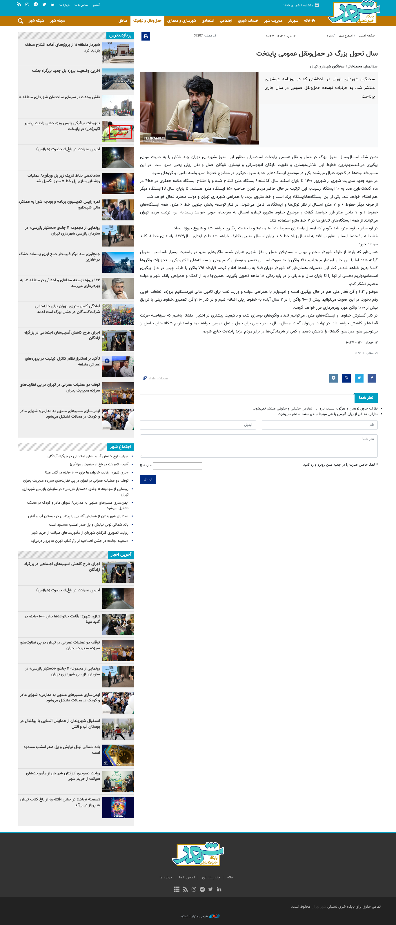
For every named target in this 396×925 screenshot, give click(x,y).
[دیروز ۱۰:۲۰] (118, 235)
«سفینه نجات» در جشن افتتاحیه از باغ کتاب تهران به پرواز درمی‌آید (79, 541)
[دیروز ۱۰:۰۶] (118, 419)
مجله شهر (57, 21)
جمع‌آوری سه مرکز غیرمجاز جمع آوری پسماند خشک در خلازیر (59, 257)
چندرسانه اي (211, 877)
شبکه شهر (36, 21)
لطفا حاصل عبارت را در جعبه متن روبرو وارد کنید (340, 465)
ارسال (148, 479)
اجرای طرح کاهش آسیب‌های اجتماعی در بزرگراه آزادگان (62, 336)
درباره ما (64, 5)
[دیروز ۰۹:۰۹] (118, 78)
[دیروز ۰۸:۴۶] (118, 209)
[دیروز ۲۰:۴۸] (118, 314)
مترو (330, 35)
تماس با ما (81, 5)
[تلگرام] (202, 890)
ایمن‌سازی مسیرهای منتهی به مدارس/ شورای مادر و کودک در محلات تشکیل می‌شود (60, 414)
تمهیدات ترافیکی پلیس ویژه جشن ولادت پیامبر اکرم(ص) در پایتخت (62, 126)
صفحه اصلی (367, 35)
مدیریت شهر (273, 21)
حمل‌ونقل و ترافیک (147, 21)
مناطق (123, 21)
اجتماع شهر (346, 35)
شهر (353, 11)
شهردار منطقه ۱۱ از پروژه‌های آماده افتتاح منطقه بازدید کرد (62, 48)
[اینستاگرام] (193, 890)
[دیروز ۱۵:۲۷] (118, 288)
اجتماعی (226, 21)
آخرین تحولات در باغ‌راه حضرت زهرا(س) (68, 149)
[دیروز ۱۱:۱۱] (118, 340)
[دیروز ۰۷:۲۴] (118, 105)
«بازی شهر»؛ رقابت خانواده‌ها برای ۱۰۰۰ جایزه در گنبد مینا (86, 473)
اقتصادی (208, 21)
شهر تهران (319, 907)
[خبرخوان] (185, 890)
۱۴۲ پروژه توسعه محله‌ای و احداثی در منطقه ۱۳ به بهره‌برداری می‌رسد (60, 283)
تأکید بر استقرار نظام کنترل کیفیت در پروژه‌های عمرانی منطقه (62, 362)
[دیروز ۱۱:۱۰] (118, 131)
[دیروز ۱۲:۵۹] (118, 183)
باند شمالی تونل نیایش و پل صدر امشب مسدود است (88, 525)
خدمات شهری (248, 21)
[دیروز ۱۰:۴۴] (118, 157)
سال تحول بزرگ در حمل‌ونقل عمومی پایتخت (317, 53)
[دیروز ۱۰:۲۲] (118, 262)
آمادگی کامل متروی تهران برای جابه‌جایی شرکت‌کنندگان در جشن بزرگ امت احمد (67, 309)
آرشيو (96, 5)
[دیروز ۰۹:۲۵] (118, 52)
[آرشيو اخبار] (176, 890)
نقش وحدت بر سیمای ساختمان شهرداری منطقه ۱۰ (59, 97)
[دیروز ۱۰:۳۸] (118, 392)
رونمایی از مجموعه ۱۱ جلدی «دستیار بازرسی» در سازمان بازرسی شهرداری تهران (62, 231)
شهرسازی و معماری (181, 21)
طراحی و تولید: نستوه (194, 916)
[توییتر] (210, 890)
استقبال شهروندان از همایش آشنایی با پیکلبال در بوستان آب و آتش (78, 516)
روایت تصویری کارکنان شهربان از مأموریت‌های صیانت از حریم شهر (80, 533)
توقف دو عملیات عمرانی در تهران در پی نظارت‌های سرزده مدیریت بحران (60, 388)
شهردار (293, 21)
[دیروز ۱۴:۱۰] (118, 366)
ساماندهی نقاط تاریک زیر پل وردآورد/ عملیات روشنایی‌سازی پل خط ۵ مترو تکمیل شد (64, 179)
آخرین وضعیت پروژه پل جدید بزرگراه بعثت (66, 71)
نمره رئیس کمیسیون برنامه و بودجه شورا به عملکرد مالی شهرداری (59, 205)
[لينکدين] (219, 890)
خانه (307, 21)
